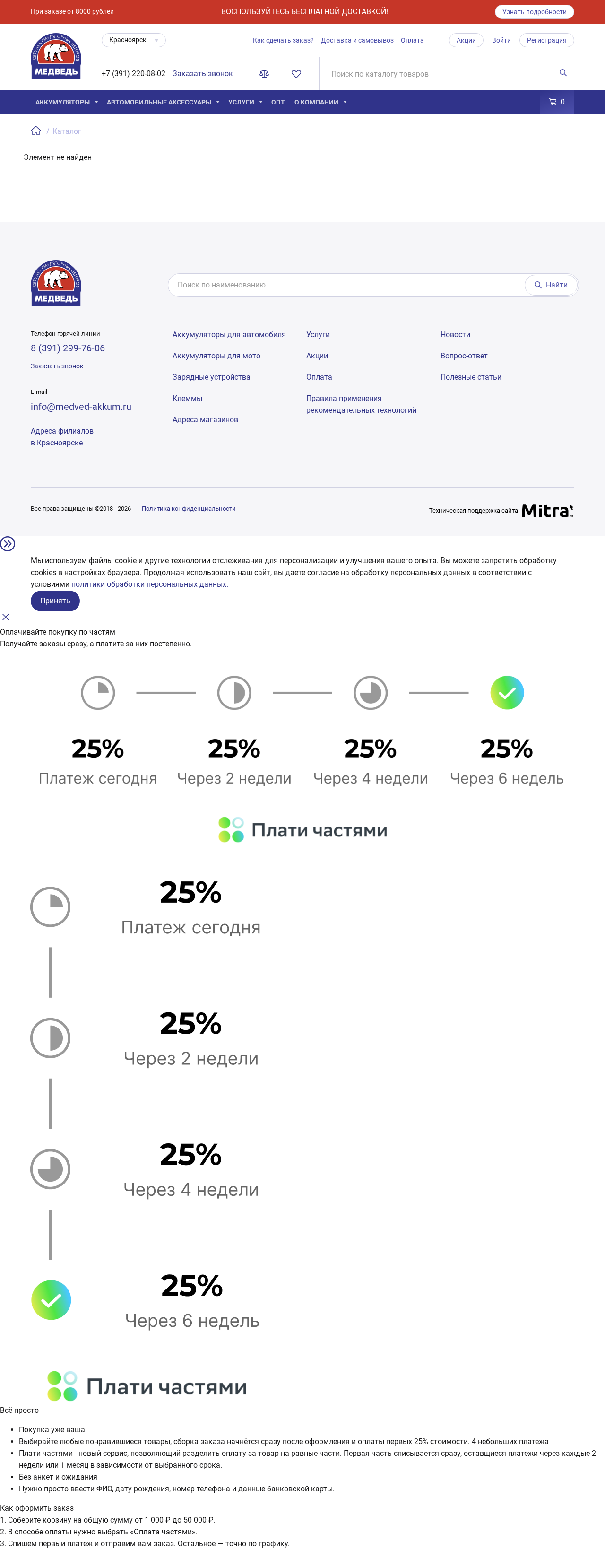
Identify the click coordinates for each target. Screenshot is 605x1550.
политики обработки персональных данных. (149, 584)
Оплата (412, 40)
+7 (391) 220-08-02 (133, 73)
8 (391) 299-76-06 (68, 348)
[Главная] (37, 131)
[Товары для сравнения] (266, 74)
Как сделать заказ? (283, 40)
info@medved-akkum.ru (81, 406)
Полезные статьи (471, 377)
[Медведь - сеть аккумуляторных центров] (56, 61)
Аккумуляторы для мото (216, 355)
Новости (455, 334)
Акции (466, 40)
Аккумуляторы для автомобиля (229, 334)
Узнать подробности (534, 12)
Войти (501, 40)
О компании (316, 102)
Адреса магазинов (205, 419)
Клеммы (187, 398)
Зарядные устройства (212, 377)
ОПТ (278, 102)
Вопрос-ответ (464, 355)
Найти (557, 284)
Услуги (241, 102)
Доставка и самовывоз (357, 40)
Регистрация (547, 40)
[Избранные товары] (298, 74)
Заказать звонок (203, 73)
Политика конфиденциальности (189, 508)
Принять (55, 600)
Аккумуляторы (62, 102)
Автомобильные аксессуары (159, 102)
